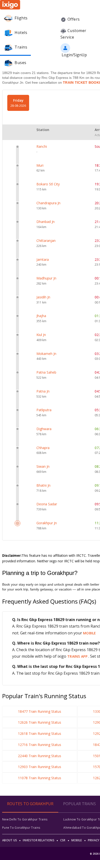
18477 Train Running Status (39, 711)
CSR (63, 840)
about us (9, 840)
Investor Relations (38, 840)
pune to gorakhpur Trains (21, 828)
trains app (77, 656)
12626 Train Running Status (39, 722)
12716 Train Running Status (39, 744)
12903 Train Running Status (39, 766)
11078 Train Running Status (39, 778)
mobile (89, 633)
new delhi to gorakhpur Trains (25, 819)
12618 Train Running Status (39, 733)
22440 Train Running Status (39, 756)
